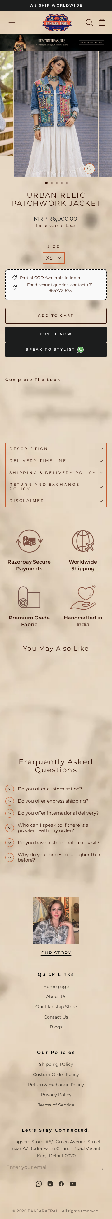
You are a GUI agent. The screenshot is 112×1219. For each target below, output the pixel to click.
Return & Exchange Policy (56, 1085)
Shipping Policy (56, 1064)
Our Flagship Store (56, 1007)
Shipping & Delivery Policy (52, 473)
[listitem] (39, 1184)
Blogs (56, 1027)
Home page (56, 986)
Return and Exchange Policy (44, 486)
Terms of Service (56, 1105)
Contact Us (56, 1017)
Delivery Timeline (38, 460)
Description (29, 449)
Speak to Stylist (51, 349)
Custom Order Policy (56, 1074)
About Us (56, 996)
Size (53, 246)
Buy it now (56, 334)
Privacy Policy (56, 1094)
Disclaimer (26, 501)
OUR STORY (56, 953)
